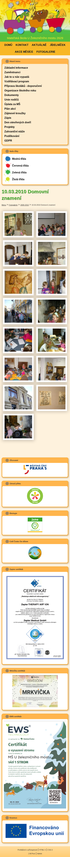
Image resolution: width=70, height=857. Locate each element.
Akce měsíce (24, 51)
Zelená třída (19, 172)
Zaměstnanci (12, 72)
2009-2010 (24, 205)
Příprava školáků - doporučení (23, 86)
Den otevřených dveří (17, 122)
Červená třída (20, 165)
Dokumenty (11, 95)
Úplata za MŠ (12, 104)
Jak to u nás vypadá (16, 76)
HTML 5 (42, 850)
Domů (8, 45)
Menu (4, 205)
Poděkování (11, 136)
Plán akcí (10, 108)
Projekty (9, 127)
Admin (39, 854)
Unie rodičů (11, 99)
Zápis (7, 117)
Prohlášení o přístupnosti (27, 850)
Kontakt (22, 45)
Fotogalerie (45, 51)
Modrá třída (19, 158)
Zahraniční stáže (14, 131)
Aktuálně (39, 45)
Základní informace (16, 67)
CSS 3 (50, 850)
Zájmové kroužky (15, 113)
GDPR (8, 140)
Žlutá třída (18, 179)
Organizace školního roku (20, 90)
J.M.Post (31, 854)
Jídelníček (58, 45)
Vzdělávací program (16, 81)
